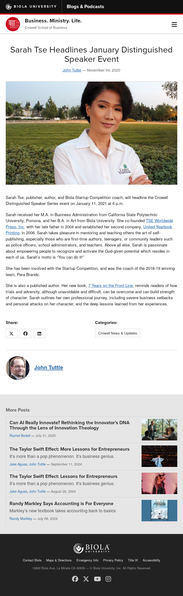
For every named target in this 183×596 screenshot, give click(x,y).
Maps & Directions (59, 560)
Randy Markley (21, 518)
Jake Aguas (18, 464)
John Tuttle (72, 70)
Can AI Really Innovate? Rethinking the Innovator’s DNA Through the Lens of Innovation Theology (70, 425)
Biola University (35, 7)
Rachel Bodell (20, 435)
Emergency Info (87, 560)
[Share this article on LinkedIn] (39, 333)
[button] (174, 24)
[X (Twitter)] (86, 578)
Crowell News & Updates (117, 332)
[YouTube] (97, 578)
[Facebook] (75, 578)
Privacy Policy (113, 560)
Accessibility (151, 560)
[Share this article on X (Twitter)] (11, 333)
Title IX (133, 560)
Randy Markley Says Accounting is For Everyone (61, 504)
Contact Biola (32, 560)
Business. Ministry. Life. (53, 21)
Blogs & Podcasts (85, 7)
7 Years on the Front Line (110, 285)
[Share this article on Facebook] (25, 333)
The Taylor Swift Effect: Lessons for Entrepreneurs (63, 476)
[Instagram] (108, 578)
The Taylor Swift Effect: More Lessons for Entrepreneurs (70, 449)
